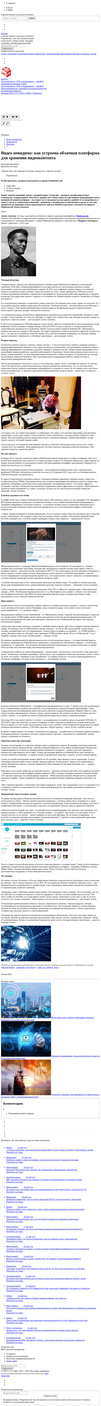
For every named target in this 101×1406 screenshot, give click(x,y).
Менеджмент (66, 54)
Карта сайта (11, 1361)
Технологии (23, 54)
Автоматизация (53, 54)
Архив (93, 54)
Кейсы (32, 54)
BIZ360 (4, 34)
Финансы (77, 54)
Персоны (86, 54)
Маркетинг (40, 54)
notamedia (5, 1376)
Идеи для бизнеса (9, 54)
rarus (46, 1373)
